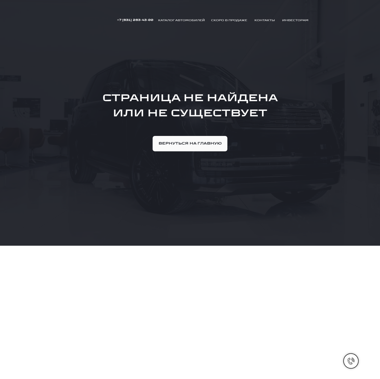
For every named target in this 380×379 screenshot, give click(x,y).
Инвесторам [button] (295, 20)
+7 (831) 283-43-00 (135, 20)
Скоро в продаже (229, 20)
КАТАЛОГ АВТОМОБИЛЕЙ (181, 20)
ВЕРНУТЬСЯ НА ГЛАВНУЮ (190, 143)
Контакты (264, 20)
